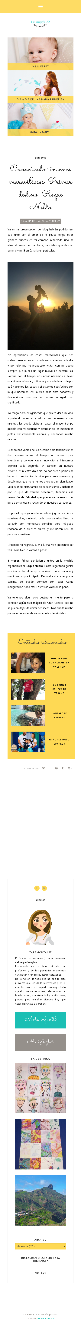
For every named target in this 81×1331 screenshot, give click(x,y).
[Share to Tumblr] (63, 768)
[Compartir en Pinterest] (56, 768)
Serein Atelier (45, 1318)
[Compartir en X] (43, 768)
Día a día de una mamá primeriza (40, 221)
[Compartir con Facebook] (50, 768)
